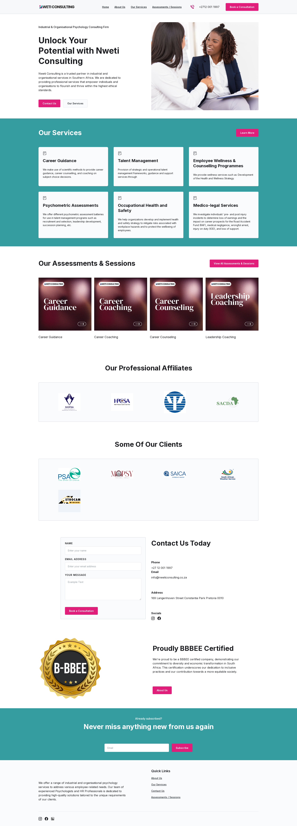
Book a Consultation (242, 7)
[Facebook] (159, 618)
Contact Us (49, 103)
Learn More (247, 132)
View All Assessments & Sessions (234, 263)
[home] (58, 7)
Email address (75, 559)
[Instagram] (153, 618)
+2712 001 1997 (209, 7)
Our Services (75, 103)
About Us (162, 690)
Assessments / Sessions (165, 797)
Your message (75, 574)
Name (69, 543)
